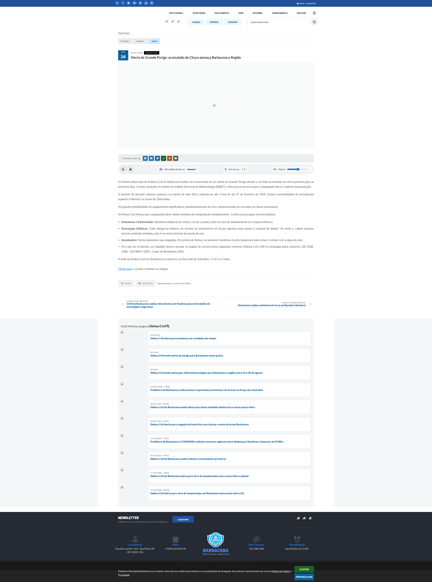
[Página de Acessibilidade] (151, 3)
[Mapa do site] (145, 3)
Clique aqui (125, 269)
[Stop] (130, 169)
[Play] (123, 169)
